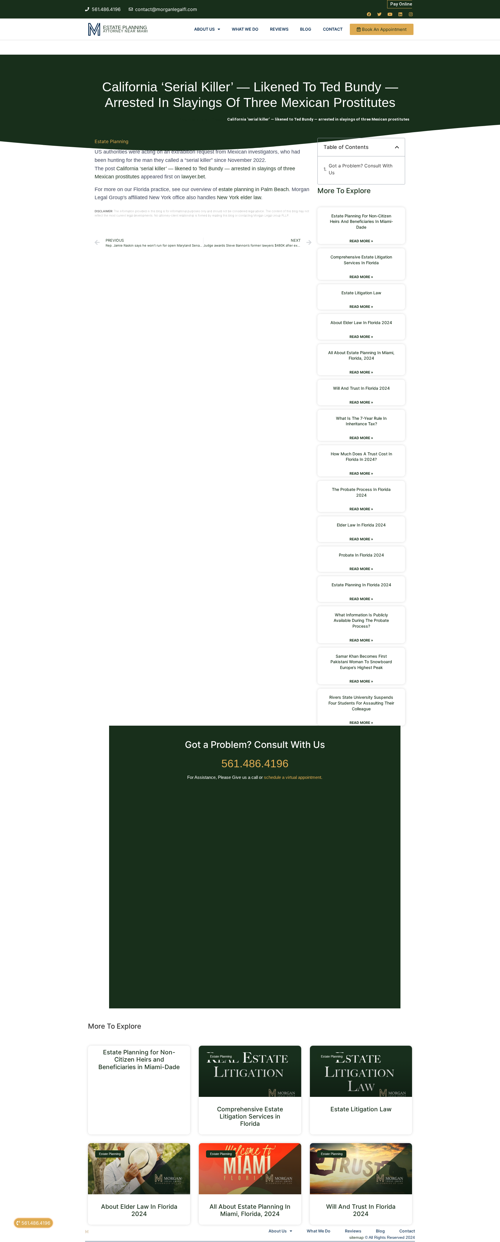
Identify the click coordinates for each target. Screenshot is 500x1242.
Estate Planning (125, 27)
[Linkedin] (400, 14)
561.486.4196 (254, 763)
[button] (397, 147)
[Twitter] (379, 14)
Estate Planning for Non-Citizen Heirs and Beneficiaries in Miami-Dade (361, 221)
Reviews (279, 29)
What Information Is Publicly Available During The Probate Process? (361, 620)
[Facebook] (369, 14)
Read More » (361, 241)
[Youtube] (389, 14)
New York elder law (239, 197)
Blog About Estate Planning (202, 119)
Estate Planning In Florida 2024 (361, 584)
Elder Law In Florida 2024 (361, 524)
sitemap (356, 1237)
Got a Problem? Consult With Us (360, 169)
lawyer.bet (193, 177)
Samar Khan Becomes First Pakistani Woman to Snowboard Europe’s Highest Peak (361, 662)
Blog (305, 29)
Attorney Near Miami (125, 31)
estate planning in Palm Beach (253, 189)
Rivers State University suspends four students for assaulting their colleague (361, 703)
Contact (333, 29)
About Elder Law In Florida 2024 (361, 322)
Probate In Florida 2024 (361, 554)
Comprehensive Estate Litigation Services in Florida (250, 1116)
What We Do (245, 29)
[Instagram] (410, 14)
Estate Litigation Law (361, 292)
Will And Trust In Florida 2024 (361, 388)
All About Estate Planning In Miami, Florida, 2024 (250, 1210)
